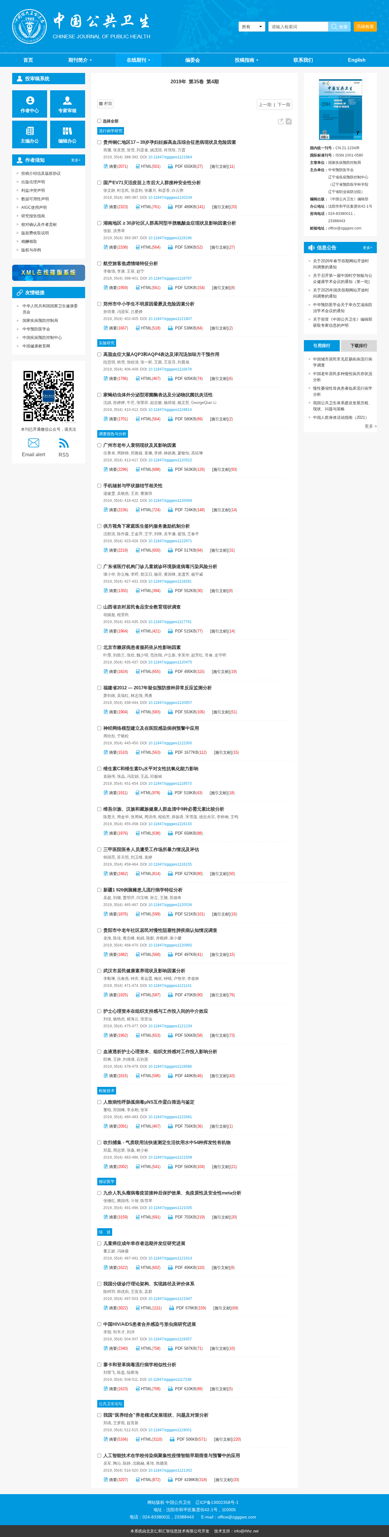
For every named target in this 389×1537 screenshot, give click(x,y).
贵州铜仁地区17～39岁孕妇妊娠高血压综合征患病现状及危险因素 (169, 142)
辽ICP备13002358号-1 (217, 1502)
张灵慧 (119, 150)
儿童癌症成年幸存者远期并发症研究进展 (144, 1243)
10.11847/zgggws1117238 (169, 1379)
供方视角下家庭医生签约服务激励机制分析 (146, 526)
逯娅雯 (109, 493)
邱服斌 (156, 776)
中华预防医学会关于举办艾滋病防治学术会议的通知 (342, 307)
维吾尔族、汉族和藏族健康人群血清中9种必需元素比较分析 (163, 809)
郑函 (107, 1423)
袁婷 (148, 857)
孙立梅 (123, 574)
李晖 (135, 574)
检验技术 (107, 1090)
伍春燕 (123, 978)
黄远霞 (146, 978)
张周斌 (137, 817)
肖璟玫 (170, 150)
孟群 (148, 1291)
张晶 (121, 776)
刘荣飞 (109, 1372)
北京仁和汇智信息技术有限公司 (173, 1531)
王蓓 (131, 271)
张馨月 (150, 190)
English (357, 60)
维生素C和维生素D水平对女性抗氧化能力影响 (150, 768)
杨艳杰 (119, 1019)
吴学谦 (170, 534)
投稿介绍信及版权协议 (41, 173)
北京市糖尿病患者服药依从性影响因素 (142, 647)
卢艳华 (179, 978)
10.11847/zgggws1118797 (170, 278)
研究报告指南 (33, 216)
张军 (144, 1110)
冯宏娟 (133, 776)
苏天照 (123, 857)
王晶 (144, 776)
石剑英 (142, 1059)
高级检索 (365, 26)
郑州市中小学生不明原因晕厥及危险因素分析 (148, 303)
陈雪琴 (146, 1200)
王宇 (148, 534)
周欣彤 (109, 736)
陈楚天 (109, 817)
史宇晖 (220, 655)
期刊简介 (78, 60)
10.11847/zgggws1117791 (170, 622)
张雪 (131, 150)
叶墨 (107, 655)
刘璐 (117, 897)
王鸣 (234, 817)
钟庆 (135, 978)
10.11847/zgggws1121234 (170, 1026)
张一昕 (146, 362)
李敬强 (109, 271)
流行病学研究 (110, 131)
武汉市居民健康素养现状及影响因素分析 (144, 970)
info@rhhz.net (246, 1531)
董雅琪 (146, 493)
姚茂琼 (156, 150)
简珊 (107, 150)
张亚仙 (146, 1019)
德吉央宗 (207, 817)
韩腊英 (162, 1463)
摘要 (113, 166)
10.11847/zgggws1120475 (170, 662)
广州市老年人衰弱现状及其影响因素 (139, 445)
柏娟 (140, 938)
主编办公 (30, 140)
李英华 (183, 655)
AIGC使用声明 (34, 207)
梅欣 (158, 978)
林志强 (137, 695)
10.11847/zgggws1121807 (170, 319)
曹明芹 (129, 897)
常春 (209, 655)
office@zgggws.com (344, 228)
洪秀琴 (119, 231)
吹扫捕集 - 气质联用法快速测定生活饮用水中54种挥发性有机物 (167, 1142)
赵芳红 (197, 655)
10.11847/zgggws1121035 (170, 1208)
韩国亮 (109, 857)
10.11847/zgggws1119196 (170, 238)
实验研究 (107, 343)
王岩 (135, 493)
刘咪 (158, 534)
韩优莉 (123, 1291)
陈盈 (121, 1372)
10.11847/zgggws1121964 (170, 157)
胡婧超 (109, 614)
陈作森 (123, 534)
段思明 (109, 362)
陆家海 (133, 1372)
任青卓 (109, 453)
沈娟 (107, 402)
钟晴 (168, 978)
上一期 (265, 104)
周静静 (123, 453)
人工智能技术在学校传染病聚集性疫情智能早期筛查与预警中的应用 (171, 1455)
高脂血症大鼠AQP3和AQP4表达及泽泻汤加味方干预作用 (161, 354)
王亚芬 (170, 362)
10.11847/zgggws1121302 (170, 1470)
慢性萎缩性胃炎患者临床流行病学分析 (341, 391)
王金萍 (137, 534)
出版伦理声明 (33, 182)
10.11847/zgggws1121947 (170, 1299)
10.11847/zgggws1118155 (170, 864)
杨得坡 (170, 402)
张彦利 (137, 190)
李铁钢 (223, 817)
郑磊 (107, 1150)
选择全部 (111, 121)
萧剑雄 (109, 695)
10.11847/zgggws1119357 (170, 1339)
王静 (117, 1059)
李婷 (158, 453)
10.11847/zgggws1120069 (170, 500)
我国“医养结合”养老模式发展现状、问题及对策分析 (155, 1415)
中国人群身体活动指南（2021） (339, 418)
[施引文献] (219, 166)
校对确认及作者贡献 (39, 224)
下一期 (283, 104)
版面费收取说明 (35, 233)
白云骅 (178, 190)
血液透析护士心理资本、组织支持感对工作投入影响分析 (160, 1051)
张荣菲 (142, 402)
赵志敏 (156, 402)
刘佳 (107, 1019)
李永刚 (133, 1110)
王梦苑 (119, 1423)
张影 (107, 231)
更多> (76, 160)
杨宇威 (197, 574)
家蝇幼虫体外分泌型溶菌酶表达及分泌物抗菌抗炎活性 (158, 394)
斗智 (135, 1200)
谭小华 (109, 574)
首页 (28, 60)
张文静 (109, 190)
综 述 (105, 1232)
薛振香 (178, 817)
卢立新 (170, 655)
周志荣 (119, 1150)
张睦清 (133, 362)
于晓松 (123, 736)
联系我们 (303, 60)
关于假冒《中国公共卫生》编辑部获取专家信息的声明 (342, 322)
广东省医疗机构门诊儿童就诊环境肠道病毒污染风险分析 (160, 566)
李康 (121, 271)
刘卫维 (137, 857)
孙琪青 (109, 311)
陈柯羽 (109, 1291)
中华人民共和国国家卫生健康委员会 (50, 309)
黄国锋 (170, 574)
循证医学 (107, 1181)
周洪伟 (150, 817)
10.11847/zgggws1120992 (170, 945)
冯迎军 (123, 311)
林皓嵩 (170, 453)
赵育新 (133, 1423)
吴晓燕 (123, 493)
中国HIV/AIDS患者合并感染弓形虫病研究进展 (149, 1324)
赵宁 (140, 271)
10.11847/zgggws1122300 (170, 743)
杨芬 (158, 574)
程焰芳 (164, 817)
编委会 (192, 60)
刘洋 (131, 1332)
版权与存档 (31, 250)
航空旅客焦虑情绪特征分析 (130, 263)
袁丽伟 (109, 776)
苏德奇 (175, 897)
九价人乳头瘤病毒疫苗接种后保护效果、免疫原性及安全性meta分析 (172, 1192)
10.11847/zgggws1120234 (170, 197)
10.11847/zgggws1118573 (170, 783)
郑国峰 (119, 1110)
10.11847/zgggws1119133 (170, 824)
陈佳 (117, 938)
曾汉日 (146, 574)
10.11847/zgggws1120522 (170, 460)
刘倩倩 (129, 1059)
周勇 (148, 695)
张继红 (109, 1200)
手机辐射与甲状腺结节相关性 (133, 485)
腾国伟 (123, 1200)
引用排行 (321, 345)
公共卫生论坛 (110, 1403)
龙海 (107, 938)
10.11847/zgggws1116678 (170, 369)
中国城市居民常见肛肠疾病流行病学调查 (341, 362)
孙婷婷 (119, 402)
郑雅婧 (137, 453)
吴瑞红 (123, 695)
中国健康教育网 (36, 346)
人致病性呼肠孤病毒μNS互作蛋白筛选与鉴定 (148, 1102)
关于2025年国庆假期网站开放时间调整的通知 (341, 293)
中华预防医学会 (36, 329)
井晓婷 (162, 938)
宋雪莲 (191, 817)
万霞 (181, 150)
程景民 (123, 614)
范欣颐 (156, 655)
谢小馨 (175, 938)
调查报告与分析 (112, 434)
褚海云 (133, 1019)
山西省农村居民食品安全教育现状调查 (142, 606)
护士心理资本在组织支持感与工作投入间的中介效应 (155, 1011)
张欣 (131, 655)
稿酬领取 (29, 241)
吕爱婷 (137, 311)
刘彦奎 (142, 150)
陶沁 (117, 1463)
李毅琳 (109, 978)
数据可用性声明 (35, 199)
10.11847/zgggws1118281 (170, 581)
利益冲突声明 (33, 190)
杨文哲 (183, 402)
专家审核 (67, 110)
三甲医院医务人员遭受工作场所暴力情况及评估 (151, 849)
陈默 (150, 938)
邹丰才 (119, 1332)
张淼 (131, 1150)
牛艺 (131, 402)
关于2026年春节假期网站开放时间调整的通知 (341, 264)
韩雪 (121, 362)
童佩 (148, 453)
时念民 (123, 190)
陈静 (127, 1463)
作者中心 (30, 110)
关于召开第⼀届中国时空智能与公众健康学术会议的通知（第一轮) (342, 278)
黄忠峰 (129, 938)
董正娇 (109, 1251)
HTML (146, 166)
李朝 (107, 1332)
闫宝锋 (142, 897)
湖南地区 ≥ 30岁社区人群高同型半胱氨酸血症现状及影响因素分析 (169, 223)
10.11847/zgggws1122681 (170, 1117)
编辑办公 (67, 140)
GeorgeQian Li (203, 402)
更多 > (371, 426)
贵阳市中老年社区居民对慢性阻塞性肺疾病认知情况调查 (160, 930)
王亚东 (137, 1291)
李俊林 (193, 978)
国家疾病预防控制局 (40, 320)
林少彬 (142, 1150)
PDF (185, 166)
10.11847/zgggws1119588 (170, 1066)
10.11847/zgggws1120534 (170, 905)
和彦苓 (164, 190)
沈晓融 (138, 1463)
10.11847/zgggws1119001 (170, 1430)
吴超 (107, 897)
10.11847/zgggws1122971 (170, 541)
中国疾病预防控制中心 (42, 337)
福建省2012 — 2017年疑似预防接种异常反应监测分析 (157, 687)
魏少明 (142, 655)
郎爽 (107, 1059)
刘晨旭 (183, 362)
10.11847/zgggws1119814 (170, 410)
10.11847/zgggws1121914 (170, 1258)
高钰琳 (197, 453)
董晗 (107, 1110)
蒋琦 (150, 1463)
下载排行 (358, 345)
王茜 (158, 362)
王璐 (164, 897)
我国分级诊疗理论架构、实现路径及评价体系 (148, 1283)
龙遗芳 (183, 574)
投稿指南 (244, 60)
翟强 (181, 534)
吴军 (107, 1463)
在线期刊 (136, 60)
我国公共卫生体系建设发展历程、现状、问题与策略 (341, 406)
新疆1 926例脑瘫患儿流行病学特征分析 (143, 889)
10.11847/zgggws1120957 (170, 703)
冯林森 (123, 1251)
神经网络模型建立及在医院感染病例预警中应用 (151, 728)
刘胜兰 (119, 655)
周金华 (123, 817)
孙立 (154, 897)
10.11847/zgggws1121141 (170, 986)
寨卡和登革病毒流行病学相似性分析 (139, 1364)
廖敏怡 (183, 453)
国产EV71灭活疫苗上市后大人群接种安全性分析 (152, 182)
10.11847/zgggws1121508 (170, 1157)
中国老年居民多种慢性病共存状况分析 (341, 376)
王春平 (193, 534)
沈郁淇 (109, 534)
